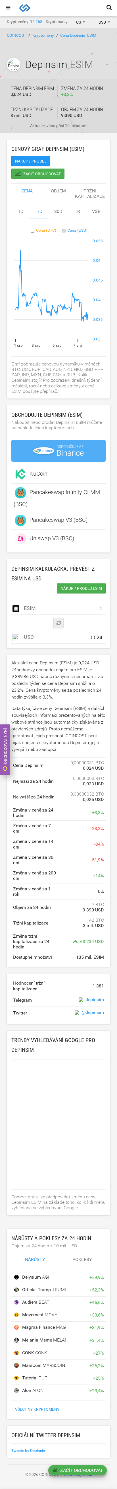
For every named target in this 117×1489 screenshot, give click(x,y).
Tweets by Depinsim (28, 1450)
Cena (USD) (77, 230)
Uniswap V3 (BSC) (52, 538)
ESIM (29, 608)
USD (28, 637)
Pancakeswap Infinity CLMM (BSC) (57, 498)
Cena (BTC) (46, 230)
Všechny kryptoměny (37, 1409)
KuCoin (38, 473)
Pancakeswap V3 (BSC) (59, 519)
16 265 (36, 21)
